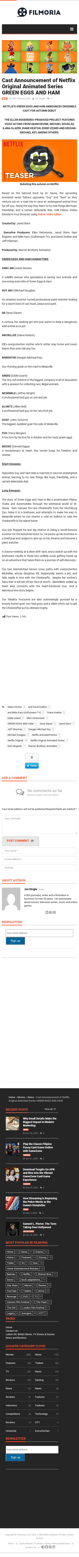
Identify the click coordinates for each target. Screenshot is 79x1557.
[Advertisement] (39, 660)
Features (10, 1363)
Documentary (42, 1431)
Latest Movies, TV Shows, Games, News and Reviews (44, 1543)
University (11, 1431)
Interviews (28, 1231)
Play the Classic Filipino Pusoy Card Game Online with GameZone (38, 1147)
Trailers (39, 1363)
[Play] (39, 160)
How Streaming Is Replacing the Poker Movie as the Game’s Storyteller (40, 1202)
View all (48, 1109)
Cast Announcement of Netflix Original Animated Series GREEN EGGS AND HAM (38, 86)
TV (7, 1371)
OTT (37, 1422)
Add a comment (14, 778)
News (4, 99)
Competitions (13, 1414)
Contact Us (12, 1330)
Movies (21, 1097)
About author (13, 880)
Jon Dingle (40, 98)
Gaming (26, 1155)
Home (12, 1097)
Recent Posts (17, 1109)
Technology (41, 1414)
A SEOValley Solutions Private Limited (55, 1534)
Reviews (10, 1380)
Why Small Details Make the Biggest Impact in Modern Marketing (40, 1122)
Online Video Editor (49, 214)
